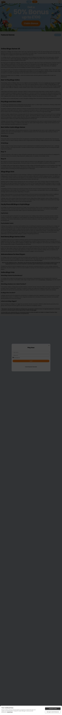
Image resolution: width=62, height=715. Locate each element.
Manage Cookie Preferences (53, 712)
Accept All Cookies (53, 708)
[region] (31, 710)
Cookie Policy (10, 712)
